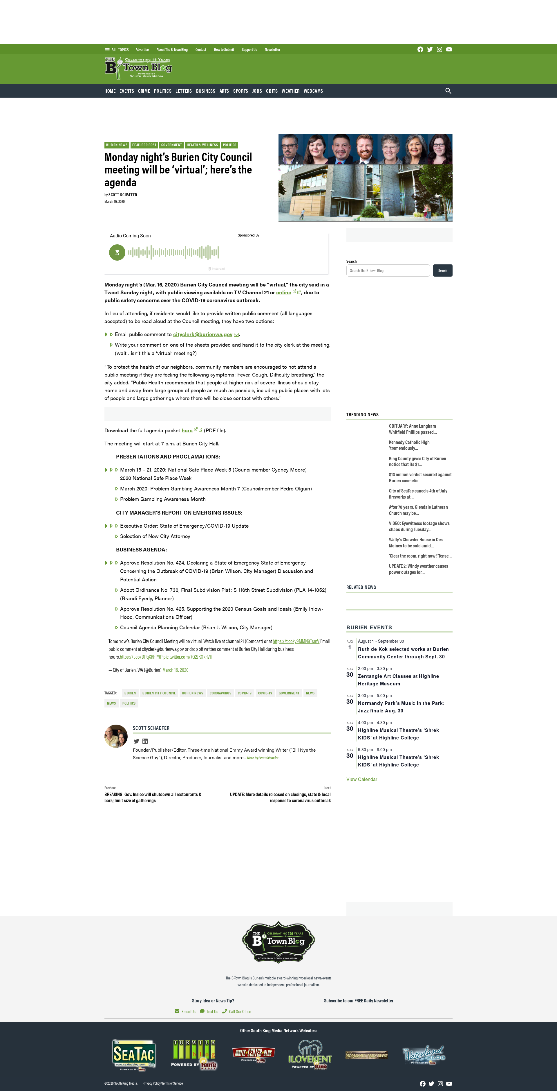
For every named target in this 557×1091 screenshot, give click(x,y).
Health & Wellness (202, 144)
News (310, 693)
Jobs (257, 90)
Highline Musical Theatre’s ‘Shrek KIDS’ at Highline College (398, 734)
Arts (224, 90)
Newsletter (272, 49)
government (289, 693)
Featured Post (144, 144)
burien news (192, 693)
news (111, 703)
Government (171, 144)
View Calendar (361, 779)
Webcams (313, 90)
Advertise (142, 49)
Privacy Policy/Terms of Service (163, 1083)
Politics (162, 90)
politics (129, 703)
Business (206, 90)
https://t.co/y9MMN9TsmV (296, 640)
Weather (290, 90)
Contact (201, 49)
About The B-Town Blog (172, 49)
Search (351, 261)
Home (110, 90)
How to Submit (224, 49)
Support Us (249, 49)
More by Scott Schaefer (262, 757)
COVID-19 (245, 693)
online (283, 292)
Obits (272, 90)
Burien (130, 693)
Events (127, 90)
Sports (240, 90)
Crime (144, 90)
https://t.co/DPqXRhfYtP (141, 656)
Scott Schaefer (122, 194)
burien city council (159, 693)
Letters (184, 90)
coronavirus (220, 693)
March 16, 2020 (175, 669)
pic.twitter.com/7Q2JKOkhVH (187, 656)
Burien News (116, 144)
